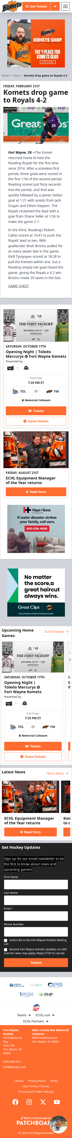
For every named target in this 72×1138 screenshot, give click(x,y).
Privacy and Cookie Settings (36, 1091)
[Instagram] (29, 1102)
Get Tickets (38, 6)
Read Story (38, 492)
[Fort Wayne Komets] (12, 6)
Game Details (38, 421)
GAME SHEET (18, 286)
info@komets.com (14, 1067)
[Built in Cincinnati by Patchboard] (36, 1121)
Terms (54, 1081)
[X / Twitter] (43, 1102)
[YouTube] (56, 1102)
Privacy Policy (37, 1081)
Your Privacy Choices (36, 1086)
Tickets (38, 411)
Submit (36, 962)
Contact (19, 1081)
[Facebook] (15, 1102)
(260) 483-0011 (12, 1061)
